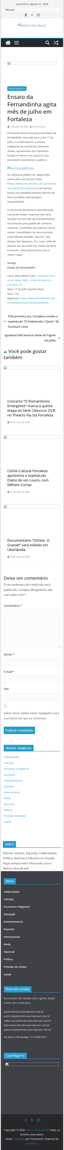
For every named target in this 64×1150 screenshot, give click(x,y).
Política (8, 810)
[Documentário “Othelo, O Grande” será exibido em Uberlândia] (32, 507)
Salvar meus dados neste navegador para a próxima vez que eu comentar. (31, 715)
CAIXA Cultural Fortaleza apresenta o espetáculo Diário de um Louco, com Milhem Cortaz (28, 477)
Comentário (13, 606)
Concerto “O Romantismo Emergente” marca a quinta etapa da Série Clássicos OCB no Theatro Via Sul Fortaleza (31, 408)
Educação (9, 774)
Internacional (12, 792)
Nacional (9, 804)
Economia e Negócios (16, 768)
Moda (7, 798)
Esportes (9, 786)
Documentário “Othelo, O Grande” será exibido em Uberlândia (28, 545)
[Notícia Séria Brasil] (8, 42)
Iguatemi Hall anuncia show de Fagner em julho (30, 337)
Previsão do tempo (15, 816)
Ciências (9, 763)
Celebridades (12, 757)
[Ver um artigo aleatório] (56, 42)
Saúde (7, 821)
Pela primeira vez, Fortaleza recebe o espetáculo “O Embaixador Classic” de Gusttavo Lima (33, 321)
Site (6, 689)
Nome (9, 654)
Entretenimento (17, 88)
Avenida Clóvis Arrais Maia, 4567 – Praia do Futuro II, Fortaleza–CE (31, 280)
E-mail (9, 672)
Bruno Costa (39, 126)
